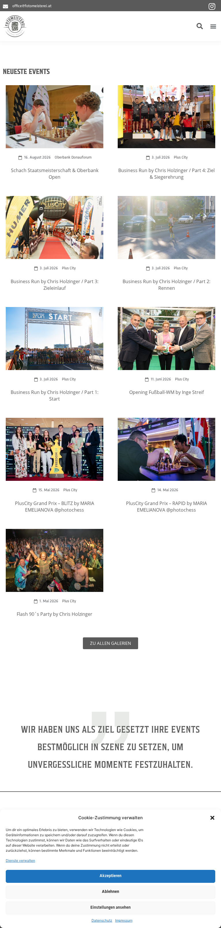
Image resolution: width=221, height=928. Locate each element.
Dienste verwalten (20, 860)
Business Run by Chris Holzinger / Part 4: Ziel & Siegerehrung (166, 173)
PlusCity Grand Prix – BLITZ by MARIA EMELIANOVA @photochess (54, 506)
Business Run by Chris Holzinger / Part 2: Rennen (166, 284)
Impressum (123, 920)
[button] (212, 818)
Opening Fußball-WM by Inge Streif (166, 392)
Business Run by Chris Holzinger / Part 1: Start (54, 395)
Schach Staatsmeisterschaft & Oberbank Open (54, 173)
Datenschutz (102, 920)
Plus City (181, 157)
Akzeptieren (110, 876)
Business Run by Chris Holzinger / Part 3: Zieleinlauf (54, 284)
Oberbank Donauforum (73, 157)
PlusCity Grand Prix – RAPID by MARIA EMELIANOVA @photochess (166, 506)
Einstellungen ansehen (110, 908)
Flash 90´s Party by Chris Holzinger (54, 614)
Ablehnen (110, 892)
